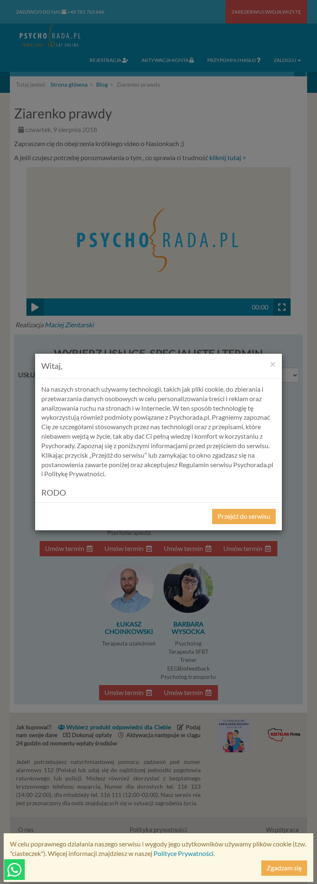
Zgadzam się (284, 868)
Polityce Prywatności (183, 853)
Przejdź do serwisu (244, 516)
